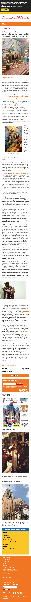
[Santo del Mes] (15, 452)
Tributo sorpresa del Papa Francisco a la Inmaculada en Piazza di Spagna (18, 96)
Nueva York (6, 559)
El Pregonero (6, 544)
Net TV (5, 575)
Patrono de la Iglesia (18, 365)
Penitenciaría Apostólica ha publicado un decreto (15, 174)
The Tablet (6, 537)
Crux (4, 546)
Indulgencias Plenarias (20, 364)
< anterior (5, 369)
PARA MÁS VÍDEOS (7, 372)
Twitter (23, 390)
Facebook (20, 390)
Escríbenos (15, 375)
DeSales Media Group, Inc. (13, 596)
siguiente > (25, 369)
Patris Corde (10, 365)
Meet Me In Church (8, 583)
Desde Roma (7, 28)
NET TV (5, 533)
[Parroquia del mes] (15, 502)
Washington (7, 565)
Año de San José (10, 364)
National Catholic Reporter (10, 549)
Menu (6, 24)
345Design (5, 598)
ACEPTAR (5, 9)
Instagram (26, 390)
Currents (5, 535)
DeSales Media (7, 577)
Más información (13, 387)
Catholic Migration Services (11, 581)
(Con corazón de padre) (17, 104)
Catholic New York (8, 539)
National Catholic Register (10, 542)
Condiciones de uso (9, 569)
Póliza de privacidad (9, 567)
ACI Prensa (6, 551)
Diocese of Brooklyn (9, 579)
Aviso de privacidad (17, 6)
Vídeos (5, 563)
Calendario (6, 561)
